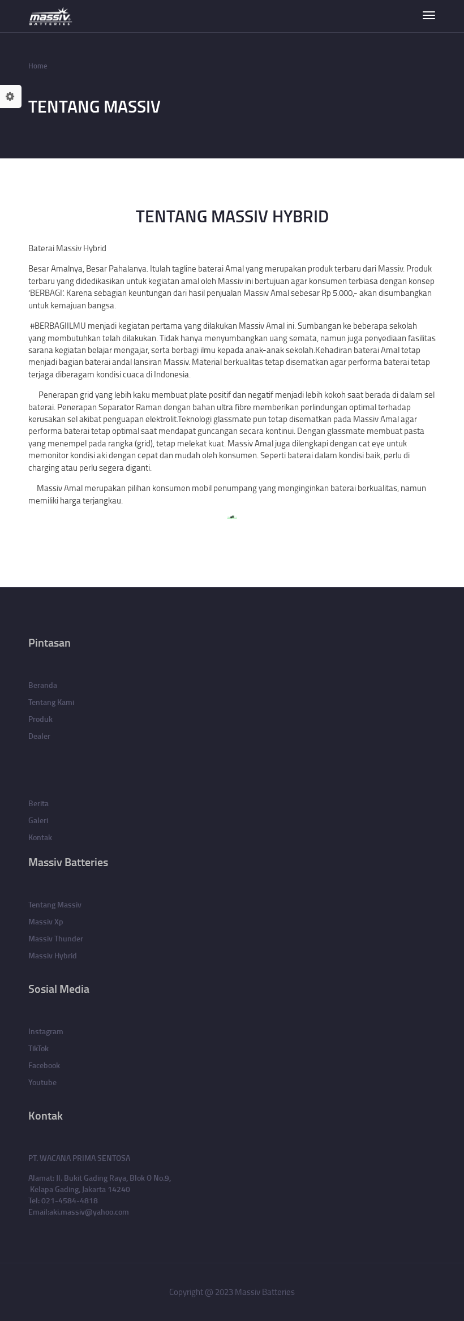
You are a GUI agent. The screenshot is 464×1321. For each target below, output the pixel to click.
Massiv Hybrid (52, 955)
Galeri (38, 820)
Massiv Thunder (55, 938)
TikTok (38, 1048)
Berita (38, 803)
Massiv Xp (45, 921)
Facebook (44, 1065)
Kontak (40, 837)
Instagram (45, 1031)
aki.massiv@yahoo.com (89, 1211)
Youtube (42, 1082)
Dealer (39, 735)
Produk (40, 718)
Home (38, 66)
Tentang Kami (51, 701)
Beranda (42, 684)
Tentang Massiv (54, 904)
